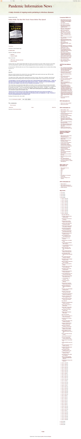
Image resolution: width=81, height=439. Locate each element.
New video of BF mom (65, 214)
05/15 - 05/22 (64, 394)
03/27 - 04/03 (64, 403)
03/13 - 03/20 (64, 404)
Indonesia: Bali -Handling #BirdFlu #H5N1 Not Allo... (67, 221)
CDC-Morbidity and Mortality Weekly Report (65, 152)
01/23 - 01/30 (64, 415)
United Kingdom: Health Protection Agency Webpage (65, 144)
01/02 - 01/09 (64, 419)
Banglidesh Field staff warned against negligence (67, 348)
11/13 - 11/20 (64, 207)
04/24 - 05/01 (64, 397)
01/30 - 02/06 (64, 413)
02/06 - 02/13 (64, 412)
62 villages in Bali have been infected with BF (67, 217)
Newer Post (11, 107)
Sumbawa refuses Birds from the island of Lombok (67, 224)
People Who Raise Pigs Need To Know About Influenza (66, 114)
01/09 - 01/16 (64, 418)
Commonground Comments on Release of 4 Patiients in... (67, 294)
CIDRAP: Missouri (64, 187)
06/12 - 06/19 (64, 388)
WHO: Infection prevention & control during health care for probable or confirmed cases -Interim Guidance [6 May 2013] (66, 54)
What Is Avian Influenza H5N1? (66, 103)
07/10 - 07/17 (64, 382)
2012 (62, 195)
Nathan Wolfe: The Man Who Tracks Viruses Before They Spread (27, 19)
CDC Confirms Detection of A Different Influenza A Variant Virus (66, 186)
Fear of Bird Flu (64, 300)
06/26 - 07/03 (64, 385)
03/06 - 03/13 (64, 406)
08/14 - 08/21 (64, 374)
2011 (62, 197)
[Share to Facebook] (28, 99)
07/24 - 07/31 (64, 379)
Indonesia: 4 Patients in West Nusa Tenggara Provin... (67, 296)
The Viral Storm (11, 46)
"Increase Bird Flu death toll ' (66, 336)
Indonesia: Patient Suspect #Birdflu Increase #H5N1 (66, 328)
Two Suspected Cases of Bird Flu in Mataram (67, 355)
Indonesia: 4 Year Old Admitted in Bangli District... (67, 289)
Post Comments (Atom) (17, 109)
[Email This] (25, 99)
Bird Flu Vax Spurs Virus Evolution (66, 238)
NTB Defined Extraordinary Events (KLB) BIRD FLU (66, 229)
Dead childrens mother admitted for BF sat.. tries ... (67, 350)
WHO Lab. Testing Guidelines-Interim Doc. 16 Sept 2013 (66, 29)
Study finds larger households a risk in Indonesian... (67, 267)
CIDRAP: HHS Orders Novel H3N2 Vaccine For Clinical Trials (66, 128)
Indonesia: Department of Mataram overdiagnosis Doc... (66, 286)
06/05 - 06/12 (64, 389)
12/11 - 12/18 (64, 201)
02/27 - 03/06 (64, 407)
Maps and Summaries (65, 314)
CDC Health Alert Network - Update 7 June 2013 (65, 77)
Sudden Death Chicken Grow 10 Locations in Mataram (67, 226)
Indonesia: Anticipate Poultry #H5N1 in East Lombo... (66, 323)
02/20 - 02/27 (64, 409)
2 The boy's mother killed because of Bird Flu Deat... (67, 338)
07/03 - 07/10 (64, 383)
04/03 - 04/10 (64, 401)
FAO (61, 172)
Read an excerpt (14, 61)
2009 (62, 422)
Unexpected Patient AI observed (65, 281)
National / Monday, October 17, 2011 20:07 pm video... (67, 316)
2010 (62, 421)
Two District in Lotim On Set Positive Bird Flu (66, 269)
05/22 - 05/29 (64, 392)
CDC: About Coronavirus (65, 23)
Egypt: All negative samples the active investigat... (67, 262)
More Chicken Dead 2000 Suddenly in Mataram (66, 257)
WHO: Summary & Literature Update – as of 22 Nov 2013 (65, 33)
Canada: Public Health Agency (66, 142)
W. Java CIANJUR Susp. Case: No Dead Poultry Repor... (67, 274)
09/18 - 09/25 (64, 367)
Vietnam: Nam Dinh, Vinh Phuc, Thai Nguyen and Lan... (66, 248)
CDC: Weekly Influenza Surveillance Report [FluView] (66, 159)
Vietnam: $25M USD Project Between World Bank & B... (67, 251)
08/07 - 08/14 (64, 376)
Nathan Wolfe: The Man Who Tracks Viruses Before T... (67, 308)
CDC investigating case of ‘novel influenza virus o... (66, 236)
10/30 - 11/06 (64, 210)
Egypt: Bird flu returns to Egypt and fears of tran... (67, 259)
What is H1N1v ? (64, 183)
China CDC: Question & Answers (66, 78)
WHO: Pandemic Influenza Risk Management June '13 (66, 136)
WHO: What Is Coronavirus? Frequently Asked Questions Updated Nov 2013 (65, 26)
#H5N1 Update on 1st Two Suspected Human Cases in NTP (67, 331)
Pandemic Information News (30, 5)
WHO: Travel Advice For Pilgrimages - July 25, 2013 (65, 31)
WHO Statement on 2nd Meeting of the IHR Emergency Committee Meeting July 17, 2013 (66, 46)
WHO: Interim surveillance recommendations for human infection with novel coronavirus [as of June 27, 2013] (66, 50)
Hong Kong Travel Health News (66, 145)
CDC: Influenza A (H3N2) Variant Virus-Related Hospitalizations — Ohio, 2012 (66, 125)
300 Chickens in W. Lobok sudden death (66, 310)
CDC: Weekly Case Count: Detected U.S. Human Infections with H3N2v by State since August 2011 (66, 119)
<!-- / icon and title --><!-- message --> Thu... (66, 279)
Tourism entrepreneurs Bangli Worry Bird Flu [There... (67, 276)
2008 (62, 424)
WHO (62, 170)
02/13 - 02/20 (64, 410)
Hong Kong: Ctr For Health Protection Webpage (65, 148)
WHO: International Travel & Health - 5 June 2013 (65, 61)
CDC (61, 171)
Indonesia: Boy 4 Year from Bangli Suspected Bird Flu (67, 283)
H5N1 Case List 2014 (64, 104)
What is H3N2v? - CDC (65, 109)
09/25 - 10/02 (64, 365)
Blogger (49, 436)
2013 (62, 194)
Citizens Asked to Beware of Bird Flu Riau (66, 305)
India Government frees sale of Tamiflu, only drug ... (67, 345)
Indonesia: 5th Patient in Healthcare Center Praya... (67, 326)
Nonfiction (12, 54)
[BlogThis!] (26, 99)
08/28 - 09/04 (64, 371)
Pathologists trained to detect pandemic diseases (67, 233)
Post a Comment (13, 105)
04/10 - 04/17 (64, 400)
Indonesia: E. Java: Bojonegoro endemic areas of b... (67, 303)
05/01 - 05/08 (64, 395)
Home (32, 107)
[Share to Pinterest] (30, 99)
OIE (61, 174)
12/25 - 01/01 (64, 198)
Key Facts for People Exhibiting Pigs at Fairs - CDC (66, 116)
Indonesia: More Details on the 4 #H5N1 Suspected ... (67, 321)
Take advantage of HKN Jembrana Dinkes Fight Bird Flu (67, 254)
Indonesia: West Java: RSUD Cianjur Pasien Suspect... (67, 299)
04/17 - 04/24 (64, 398)
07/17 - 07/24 (64, 380)
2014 (62, 192)
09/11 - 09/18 (64, 368)
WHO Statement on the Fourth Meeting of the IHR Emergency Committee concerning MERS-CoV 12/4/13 (66, 21)
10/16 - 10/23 (64, 213)
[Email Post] (23, 99)
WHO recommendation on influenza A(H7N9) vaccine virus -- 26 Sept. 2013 (66, 83)
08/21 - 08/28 (64, 373)
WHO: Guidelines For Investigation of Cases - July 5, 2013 (66, 43)
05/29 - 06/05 (64, 391)
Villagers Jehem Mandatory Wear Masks (66, 312)
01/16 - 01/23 (64, 416)
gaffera (42, 436)
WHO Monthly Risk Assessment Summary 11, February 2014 (66, 72)
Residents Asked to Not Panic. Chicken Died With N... (67, 271)
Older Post (54, 107)
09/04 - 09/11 (64, 370)
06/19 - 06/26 (64, 386)
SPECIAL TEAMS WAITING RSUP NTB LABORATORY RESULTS (67, 357)
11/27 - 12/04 (64, 204)
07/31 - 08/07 (64, 377)
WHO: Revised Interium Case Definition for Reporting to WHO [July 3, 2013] (66, 40)
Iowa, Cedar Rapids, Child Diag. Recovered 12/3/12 (66, 122)
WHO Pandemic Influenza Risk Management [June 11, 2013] (66, 57)
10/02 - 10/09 (64, 364)
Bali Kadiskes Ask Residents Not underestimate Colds (66, 231)
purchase (19, 52)
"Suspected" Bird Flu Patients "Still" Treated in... (67, 243)
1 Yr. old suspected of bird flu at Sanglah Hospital (67, 245)
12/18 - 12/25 (64, 200)
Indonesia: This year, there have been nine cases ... (66, 292)
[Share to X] (27, 99)
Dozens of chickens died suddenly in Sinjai (66, 352)
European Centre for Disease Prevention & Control (66, 141)
